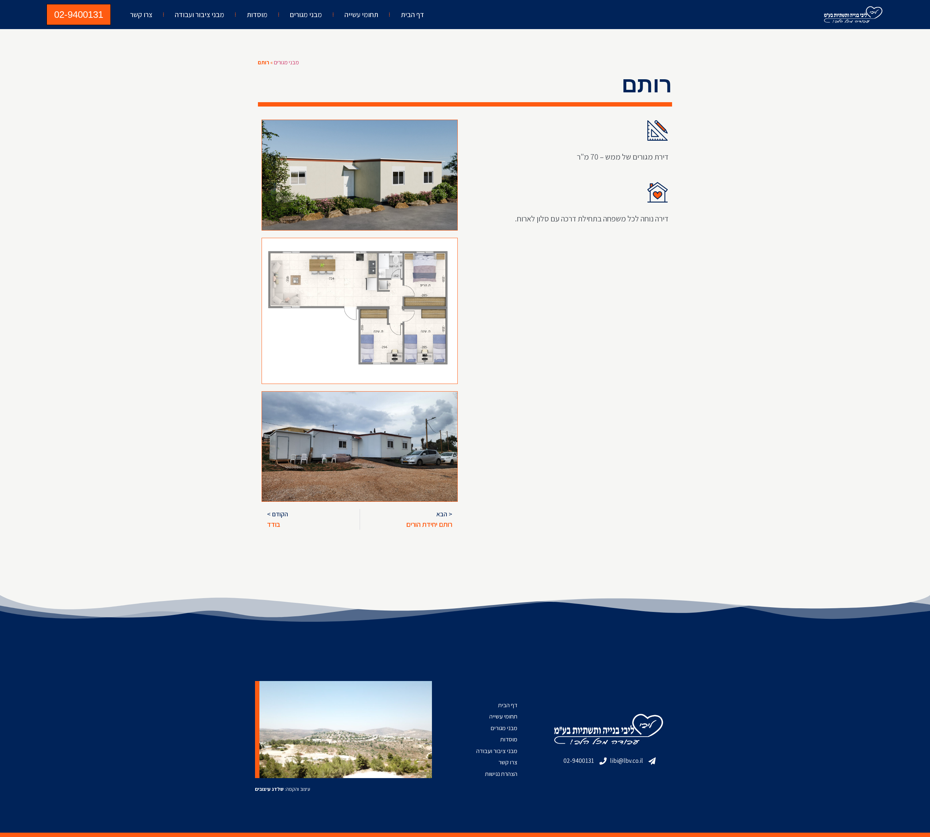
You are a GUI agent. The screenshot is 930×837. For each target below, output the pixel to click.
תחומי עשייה (361, 14)
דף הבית (412, 14)
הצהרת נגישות (501, 774)
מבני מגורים (306, 14)
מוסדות (257, 14)
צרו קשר (141, 14)
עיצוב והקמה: (282, 789)
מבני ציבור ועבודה (199, 14)
